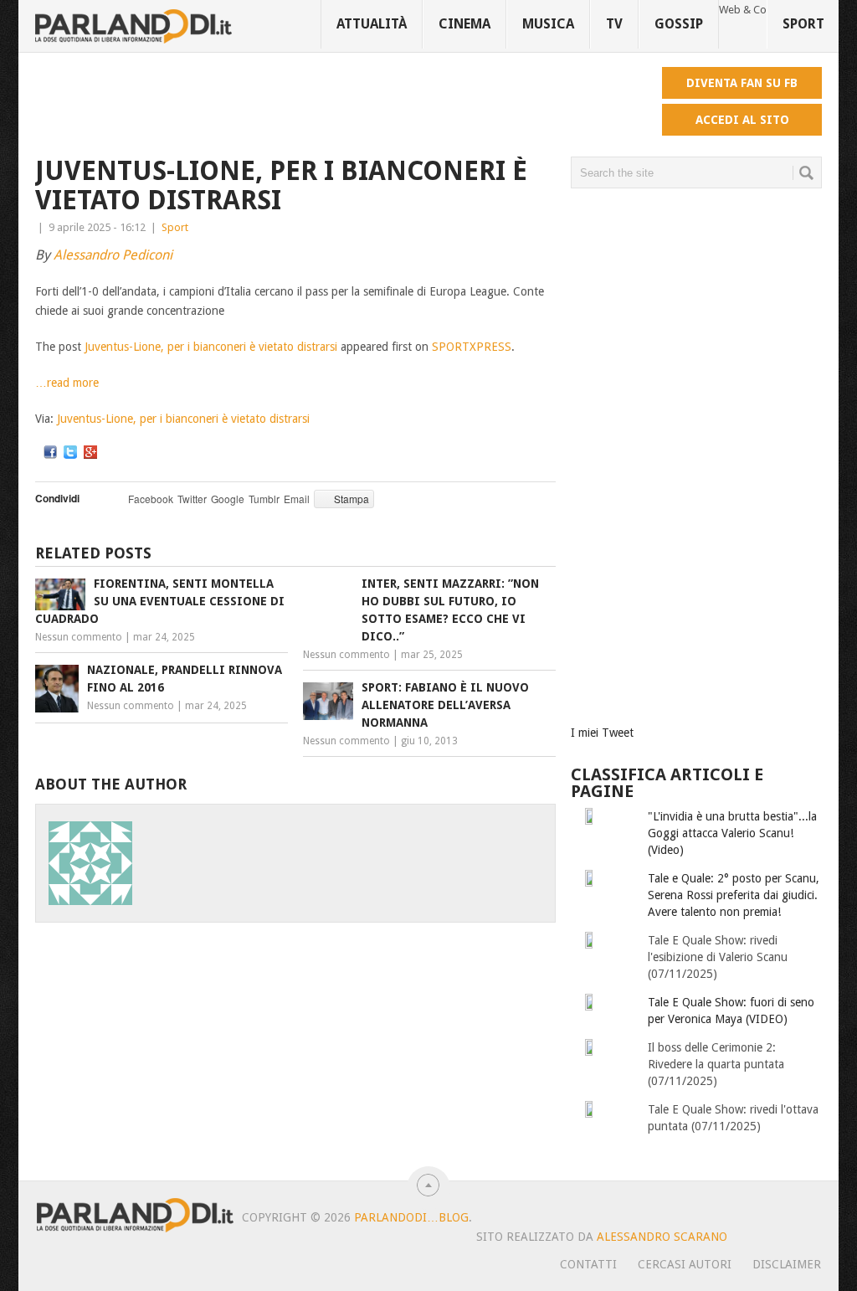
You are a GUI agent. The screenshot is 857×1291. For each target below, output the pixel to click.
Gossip (678, 24)
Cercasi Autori (684, 1264)
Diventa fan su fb (742, 83)
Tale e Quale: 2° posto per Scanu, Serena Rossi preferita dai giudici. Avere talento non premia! (733, 895)
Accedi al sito (742, 119)
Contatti (588, 1264)
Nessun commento (78, 637)
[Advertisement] (339, 104)
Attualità (371, 24)
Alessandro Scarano (662, 1236)
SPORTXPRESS (471, 346)
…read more (67, 382)
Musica (548, 24)
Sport (803, 24)
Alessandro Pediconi (113, 255)
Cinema (464, 24)
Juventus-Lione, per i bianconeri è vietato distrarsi (211, 346)
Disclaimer (786, 1264)
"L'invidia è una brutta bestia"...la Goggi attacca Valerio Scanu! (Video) (732, 833)
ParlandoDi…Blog (411, 1217)
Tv (614, 24)
